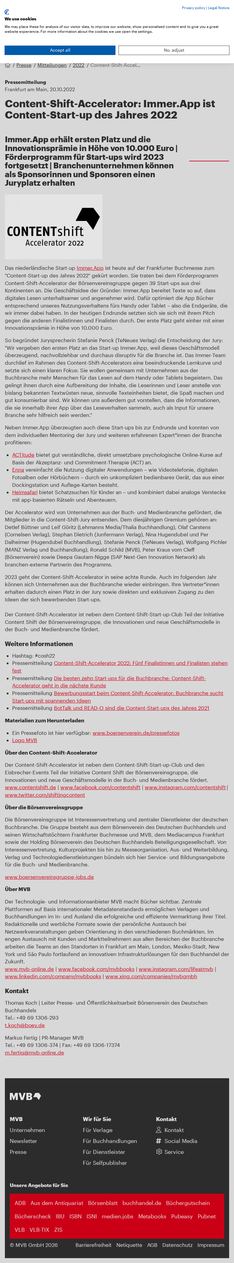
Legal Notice (218, 7)
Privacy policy (193, 7)
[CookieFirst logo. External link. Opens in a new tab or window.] (7, 12)
